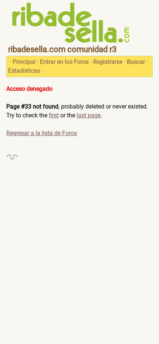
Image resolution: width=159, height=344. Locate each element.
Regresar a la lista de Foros (41, 133)
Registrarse (107, 61)
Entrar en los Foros (64, 61)
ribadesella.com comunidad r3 (62, 49)
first (54, 115)
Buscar (136, 61)
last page (89, 115)
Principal (24, 61)
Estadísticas (24, 70)
